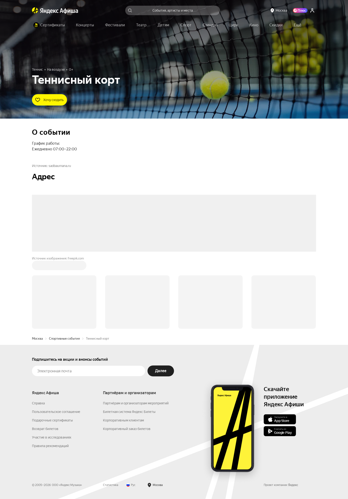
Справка (38, 331)
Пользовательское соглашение (56, 340)
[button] (297, 25)
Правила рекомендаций (50, 374)
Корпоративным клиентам (123, 348)
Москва (37, 266)
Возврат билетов (45, 357)
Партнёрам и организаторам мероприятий (136, 331)
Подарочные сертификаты (52, 348)
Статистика (110, 413)
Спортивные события (64, 266)
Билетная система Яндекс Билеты (129, 340)
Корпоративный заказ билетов (127, 357)
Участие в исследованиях (51, 365)
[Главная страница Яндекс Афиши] (35, 10)
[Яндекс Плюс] (300, 10)
